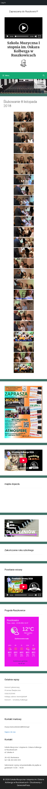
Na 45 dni (21, 663)
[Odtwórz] (7, 36)
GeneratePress (23, 785)
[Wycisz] (36, 36)
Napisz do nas (10, 732)
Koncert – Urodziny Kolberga (16, 700)
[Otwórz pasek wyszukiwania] (43, 75)
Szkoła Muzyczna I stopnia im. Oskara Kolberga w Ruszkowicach (23, 49)
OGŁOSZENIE (10, 693)
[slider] (21, 36)
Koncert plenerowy (12, 687)
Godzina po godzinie (20, 661)
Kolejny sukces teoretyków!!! (16, 696)
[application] (23, 28)
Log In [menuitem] (3, 3)
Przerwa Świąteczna (13, 690)
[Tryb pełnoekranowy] (39, 36)
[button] (23, 27)
